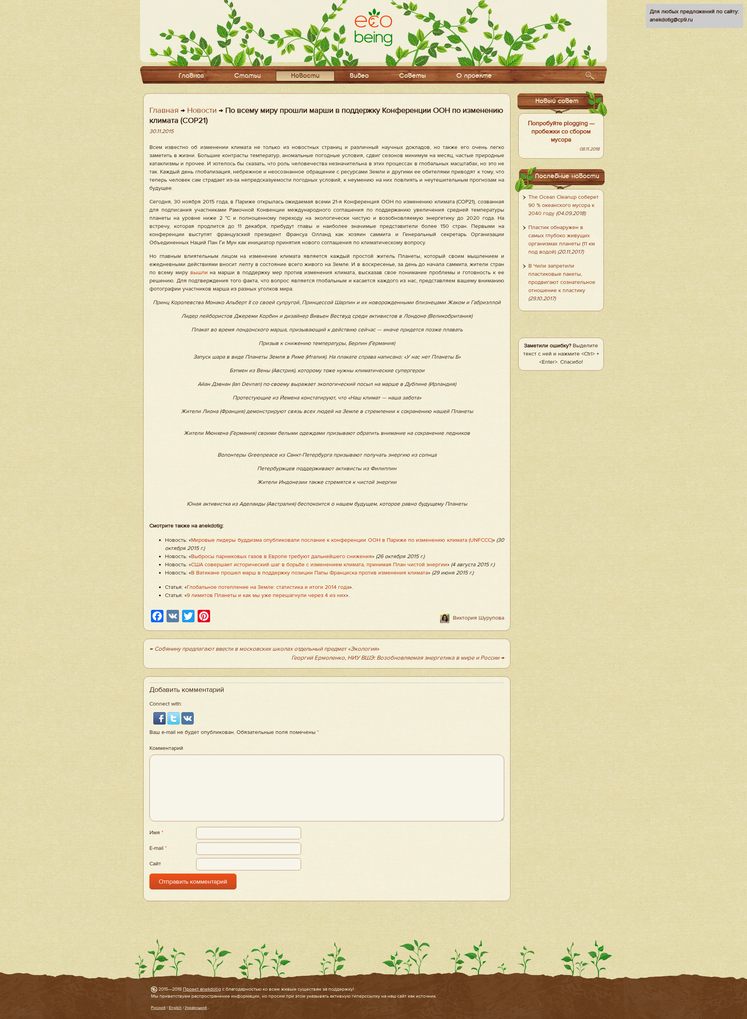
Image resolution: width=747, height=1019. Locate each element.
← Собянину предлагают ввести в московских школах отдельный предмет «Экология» (264, 649)
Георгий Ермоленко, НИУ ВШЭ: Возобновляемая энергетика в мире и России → (397, 658)
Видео (359, 76)
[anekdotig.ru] (373, 27)
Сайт (155, 863)
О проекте (474, 76)
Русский (158, 1007)
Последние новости (567, 176)
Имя (156, 832)
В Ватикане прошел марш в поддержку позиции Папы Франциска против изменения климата (309, 572)
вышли (199, 272)
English (175, 1007)
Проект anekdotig (202, 989)
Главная (191, 76)
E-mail (158, 848)
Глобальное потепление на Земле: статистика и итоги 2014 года (268, 587)
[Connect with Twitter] (174, 718)
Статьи (247, 76)
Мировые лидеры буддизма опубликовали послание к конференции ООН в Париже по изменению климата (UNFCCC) (342, 540)
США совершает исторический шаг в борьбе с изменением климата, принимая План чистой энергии (319, 564)
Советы (412, 76)
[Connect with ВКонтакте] (187, 718)
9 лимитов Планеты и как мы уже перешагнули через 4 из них (266, 595)
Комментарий (166, 748)
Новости (305, 76)
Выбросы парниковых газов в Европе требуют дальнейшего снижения (281, 556)
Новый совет (557, 101)
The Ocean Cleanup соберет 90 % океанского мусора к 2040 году (563, 205)
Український (196, 1007)
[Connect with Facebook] (160, 718)
